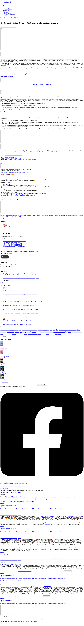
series (56, 334)
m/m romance (5, 216)
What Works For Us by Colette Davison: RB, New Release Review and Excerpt (18, 305)
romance (20, 216)
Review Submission (7, 290)
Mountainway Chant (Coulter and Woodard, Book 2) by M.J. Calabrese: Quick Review (20, 294)
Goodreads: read (5, 339)
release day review (37, 334)
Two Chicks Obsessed (12, 621)
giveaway (76, 215)
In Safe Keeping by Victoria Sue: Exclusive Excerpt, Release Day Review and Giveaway (20, 297)
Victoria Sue (59, 334)
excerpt (66, 215)
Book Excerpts (61, 215)
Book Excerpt (12, 215)
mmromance (11, 216)
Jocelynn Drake (5, 373)
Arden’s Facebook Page (10, 193)
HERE (36, 195)
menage (1, 334)
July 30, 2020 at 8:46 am (8, 228)
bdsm (48, 330)
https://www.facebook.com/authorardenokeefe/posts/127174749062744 (14, 172)
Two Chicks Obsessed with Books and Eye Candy (10, 492)
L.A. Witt (62, 332)
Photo (3, 503)
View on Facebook (8, 505)
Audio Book (40, 330)
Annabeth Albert (34, 330)
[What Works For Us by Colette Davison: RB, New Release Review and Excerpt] (4, 304)
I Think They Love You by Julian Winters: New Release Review (15, 277)
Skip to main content (7, 2)
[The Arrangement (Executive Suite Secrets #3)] (2, 370)
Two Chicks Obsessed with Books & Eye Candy (9, 17)
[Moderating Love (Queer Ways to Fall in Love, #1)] (1, 345)
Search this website (4, 236)
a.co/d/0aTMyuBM (52, 497)
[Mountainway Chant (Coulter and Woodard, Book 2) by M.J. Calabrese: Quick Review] (4, 293)
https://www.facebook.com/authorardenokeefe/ (16, 156)
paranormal (30, 334)
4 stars (12, 330)
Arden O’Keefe (9, 76)
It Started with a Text (4, 356)
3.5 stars (8, 330)
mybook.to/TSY (44, 539)
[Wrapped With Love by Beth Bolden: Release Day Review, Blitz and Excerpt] (4, 319)
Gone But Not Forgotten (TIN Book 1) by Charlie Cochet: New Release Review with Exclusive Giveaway (24, 301)
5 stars (20, 330)
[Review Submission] (4, 289)
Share (2, 506)
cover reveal (17, 332)
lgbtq (1, 216)
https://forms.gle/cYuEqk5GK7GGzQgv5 (22, 194)
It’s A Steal (2, 76)
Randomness (22, 215)
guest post (55, 332)
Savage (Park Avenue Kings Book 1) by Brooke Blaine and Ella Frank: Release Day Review (21, 278)
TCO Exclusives (29, 215)
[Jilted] (1, 362)
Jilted (1, 364)
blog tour (49, 215)
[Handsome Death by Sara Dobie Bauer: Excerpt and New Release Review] (4, 323)
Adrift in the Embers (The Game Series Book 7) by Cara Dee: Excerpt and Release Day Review (21, 309)
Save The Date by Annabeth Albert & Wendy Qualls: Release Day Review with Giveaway (20, 313)
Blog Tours (53, 215)
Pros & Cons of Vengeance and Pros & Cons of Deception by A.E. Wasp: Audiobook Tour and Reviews (23, 316)
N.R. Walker (14, 334)
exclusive (70, 215)
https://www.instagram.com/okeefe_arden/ (13, 158)
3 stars (4, 330)
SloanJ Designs (34, 621)
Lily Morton (69, 332)
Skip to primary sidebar (7, 3)
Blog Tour (8, 215)
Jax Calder (4, 349)
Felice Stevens (34, 332)
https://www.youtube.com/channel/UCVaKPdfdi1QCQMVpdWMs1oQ (22, 159)
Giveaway (18, 215)
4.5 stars (16, 330)
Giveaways (80, 215)
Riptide (47, 334)
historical (59, 332)
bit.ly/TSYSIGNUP (72, 549)
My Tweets (2, 282)
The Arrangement (3, 372)
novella (25, 334)
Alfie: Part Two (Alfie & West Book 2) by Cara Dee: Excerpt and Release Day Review (20, 274)
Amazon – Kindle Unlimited (42, 84)
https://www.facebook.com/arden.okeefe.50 (13, 155)
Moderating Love (3, 348)
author (45, 215)
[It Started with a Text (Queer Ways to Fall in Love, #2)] (1, 353)
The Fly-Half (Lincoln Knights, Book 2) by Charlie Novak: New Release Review (19, 275)
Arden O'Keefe (41, 215)
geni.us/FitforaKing (47, 586)
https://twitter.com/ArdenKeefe (10, 157)
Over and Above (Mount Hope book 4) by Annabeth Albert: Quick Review (17, 273)
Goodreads (42, 87)
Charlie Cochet (12, 332)
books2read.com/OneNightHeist (47, 516)
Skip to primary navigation (8, 1)
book (57, 215)
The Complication (4, 380)
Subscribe (4, 256)
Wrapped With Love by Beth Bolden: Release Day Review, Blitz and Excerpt (18, 320)
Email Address (3, 253)
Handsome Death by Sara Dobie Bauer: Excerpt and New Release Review (17, 324)
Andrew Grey (30, 330)
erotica (21, 332)
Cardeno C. (8, 332)
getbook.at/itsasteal (10, 182)
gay (73, 215)
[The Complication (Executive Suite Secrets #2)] (2, 378)
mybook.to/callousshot (48, 565)
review (43, 334)
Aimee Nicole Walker (25, 330)
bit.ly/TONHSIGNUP (49, 524)
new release (16, 216)
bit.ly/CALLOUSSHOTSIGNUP (24, 571)
